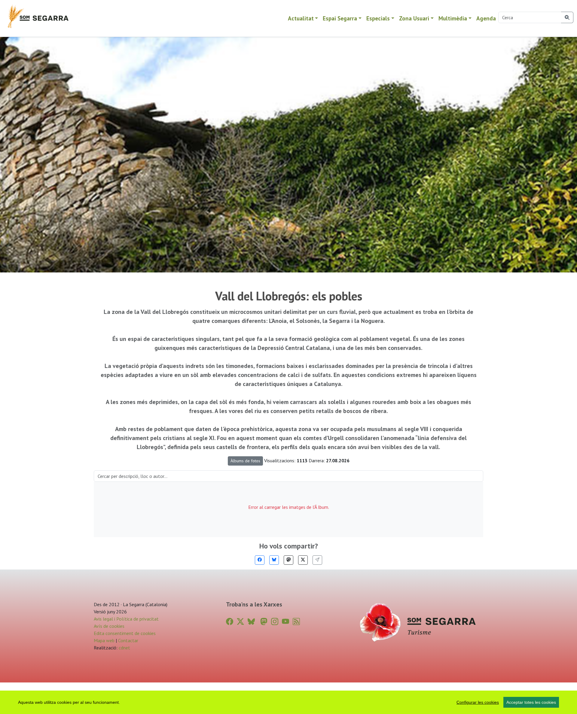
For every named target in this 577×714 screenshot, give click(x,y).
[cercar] (567, 17)
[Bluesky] (274, 560)
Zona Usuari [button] (414, 18)
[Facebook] (259, 560)
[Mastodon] (288, 560)
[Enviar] (317, 560)
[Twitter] (303, 560)
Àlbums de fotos (245, 460)
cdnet (124, 648)
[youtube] (285, 621)
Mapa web (104, 640)
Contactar (128, 640)
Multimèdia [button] (452, 18)
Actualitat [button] (301, 18)
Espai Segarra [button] (340, 18)
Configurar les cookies (477, 702)
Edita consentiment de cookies (125, 633)
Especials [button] (378, 18)
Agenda (486, 18)
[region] (288, 702)
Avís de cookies (109, 626)
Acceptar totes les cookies (531, 702)
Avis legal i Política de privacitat (126, 619)
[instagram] (274, 621)
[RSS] (296, 621)
